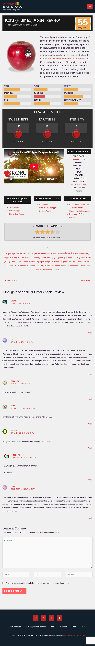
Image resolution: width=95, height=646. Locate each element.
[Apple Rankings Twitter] (43, 618)
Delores (15, 381)
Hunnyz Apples (15, 211)
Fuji (83, 159)
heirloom (20, 262)
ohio (81, 262)
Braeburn (76, 159)
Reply (90, 332)
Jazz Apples (14, 208)
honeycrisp (34, 261)
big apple (53, 253)
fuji (52, 257)
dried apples (31, 258)
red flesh (21, 266)
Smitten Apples (45, 211)
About (53, 627)
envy (48, 258)
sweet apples (75, 266)
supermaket (55, 266)
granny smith (9, 261)
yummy (56, 269)
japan (42, 262)
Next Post (86, 280)
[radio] (37, 232)
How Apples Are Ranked (36, 627)
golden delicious (71, 257)
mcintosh (55, 262)
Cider (84, 184)
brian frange (71, 253)
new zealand (73, 262)
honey (26, 262)
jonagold (48, 262)
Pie (72, 184)
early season (41, 258)
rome (34, 266)
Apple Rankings (14, 627)
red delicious (11, 265)
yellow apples (47, 269)
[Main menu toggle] (90, 6)
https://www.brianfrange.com (73, 635)
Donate (74, 627)
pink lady (87, 261)
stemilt (47, 266)
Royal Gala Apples (16, 214)
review (28, 265)
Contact (63, 627)
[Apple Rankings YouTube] (59, 618)
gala (55, 257)
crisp (15, 258)
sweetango (65, 266)
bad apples (33, 253)
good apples (85, 257)
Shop (84, 627)
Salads (78, 184)
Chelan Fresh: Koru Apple (79, 211)
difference (22, 257)
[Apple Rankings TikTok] (35, 618)
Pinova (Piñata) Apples (48, 208)
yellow (38, 269)
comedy (86, 253)
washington (85, 266)
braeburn (61, 253)
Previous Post (10, 280)
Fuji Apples (43, 205)
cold (80, 253)
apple (9, 253)
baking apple (44, 253)
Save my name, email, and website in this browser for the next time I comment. (38, 583)
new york (63, 262)
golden (60, 258)
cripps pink (8, 258)
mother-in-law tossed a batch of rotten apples (62, 58)
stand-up (41, 266)
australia (23, 253)
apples (15, 253)
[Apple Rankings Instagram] (51, 618)
